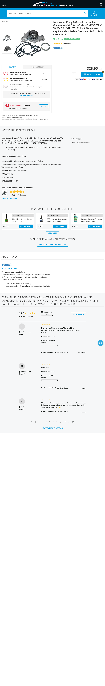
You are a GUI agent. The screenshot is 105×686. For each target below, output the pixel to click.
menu (4, 5)
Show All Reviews (9, 198)
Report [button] (61, 352)
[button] (32, 422)
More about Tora (9, 269)
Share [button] (66, 352)
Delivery (12, 67)
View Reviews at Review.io (52, 428)
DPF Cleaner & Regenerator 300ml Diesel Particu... (57, 220)
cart (101, 5)
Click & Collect (37, 67)
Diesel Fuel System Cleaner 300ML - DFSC (22, 220)
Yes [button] (58, 352)
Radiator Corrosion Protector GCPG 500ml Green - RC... (91, 220)
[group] (29, 313)
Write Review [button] (78, 315)
